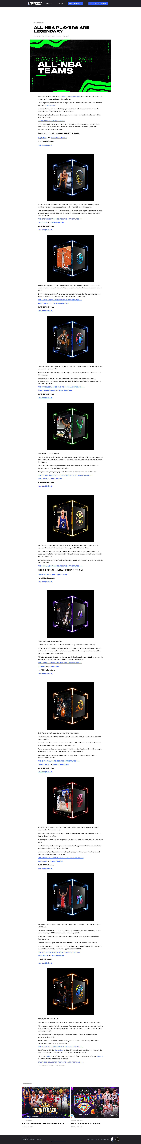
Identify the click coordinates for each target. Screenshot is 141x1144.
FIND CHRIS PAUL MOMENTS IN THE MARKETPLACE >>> (58, 761)
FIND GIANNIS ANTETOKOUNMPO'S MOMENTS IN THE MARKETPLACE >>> (65, 475)
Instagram (103, 1139)
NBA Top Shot (46, 36)
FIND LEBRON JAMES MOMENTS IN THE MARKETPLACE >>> (60, 663)
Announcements (28, 1120)
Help (108, 1139)
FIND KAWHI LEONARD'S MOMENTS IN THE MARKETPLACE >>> (61, 387)
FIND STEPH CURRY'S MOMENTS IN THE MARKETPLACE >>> (60, 219)
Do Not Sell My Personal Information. (58, 1140)
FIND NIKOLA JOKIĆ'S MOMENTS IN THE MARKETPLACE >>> (60, 566)
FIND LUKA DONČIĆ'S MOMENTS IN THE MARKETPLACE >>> (60, 300)
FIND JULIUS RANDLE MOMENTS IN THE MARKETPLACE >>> (60, 1046)
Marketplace (51, 105)
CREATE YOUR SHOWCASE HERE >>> (51, 121)
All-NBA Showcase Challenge (69, 96)
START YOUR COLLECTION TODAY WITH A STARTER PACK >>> (60, 1062)
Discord (100, 1056)
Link (86, 3)
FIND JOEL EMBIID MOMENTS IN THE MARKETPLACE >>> (59, 952)
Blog (88, 1139)
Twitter (48, 1056)
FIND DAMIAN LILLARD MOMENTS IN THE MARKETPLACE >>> (60, 858)
